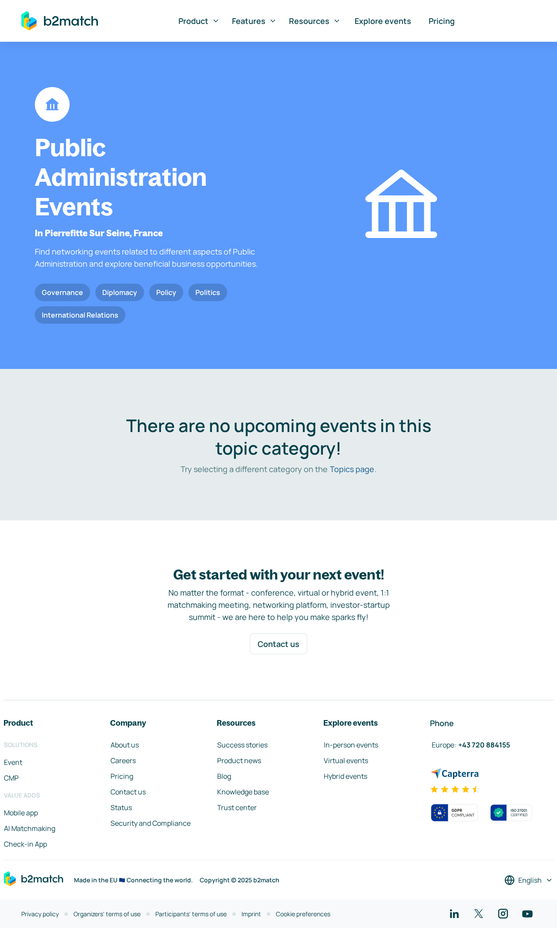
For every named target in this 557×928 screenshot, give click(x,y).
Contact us (278, 644)
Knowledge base (243, 792)
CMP (11, 778)
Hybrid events (345, 776)
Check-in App (25, 844)
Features (248, 21)
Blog (224, 776)
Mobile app (21, 812)
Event (13, 762)
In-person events (351, 745)
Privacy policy (40, 914)
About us (125, 745)
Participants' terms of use (191, 914)
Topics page (352, 469)
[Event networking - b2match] (59, 21)
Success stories (242, 745)
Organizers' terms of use (107, 914)
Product (193, 21)
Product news (239, 760)
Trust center (237, 807)
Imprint (251, 914)
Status (121, 807)
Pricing (442, 21)
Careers (123, 760)
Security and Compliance (151, 823)
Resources (309, 21)
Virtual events (346, 760)
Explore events (383, 21)
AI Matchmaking (29, 828)
